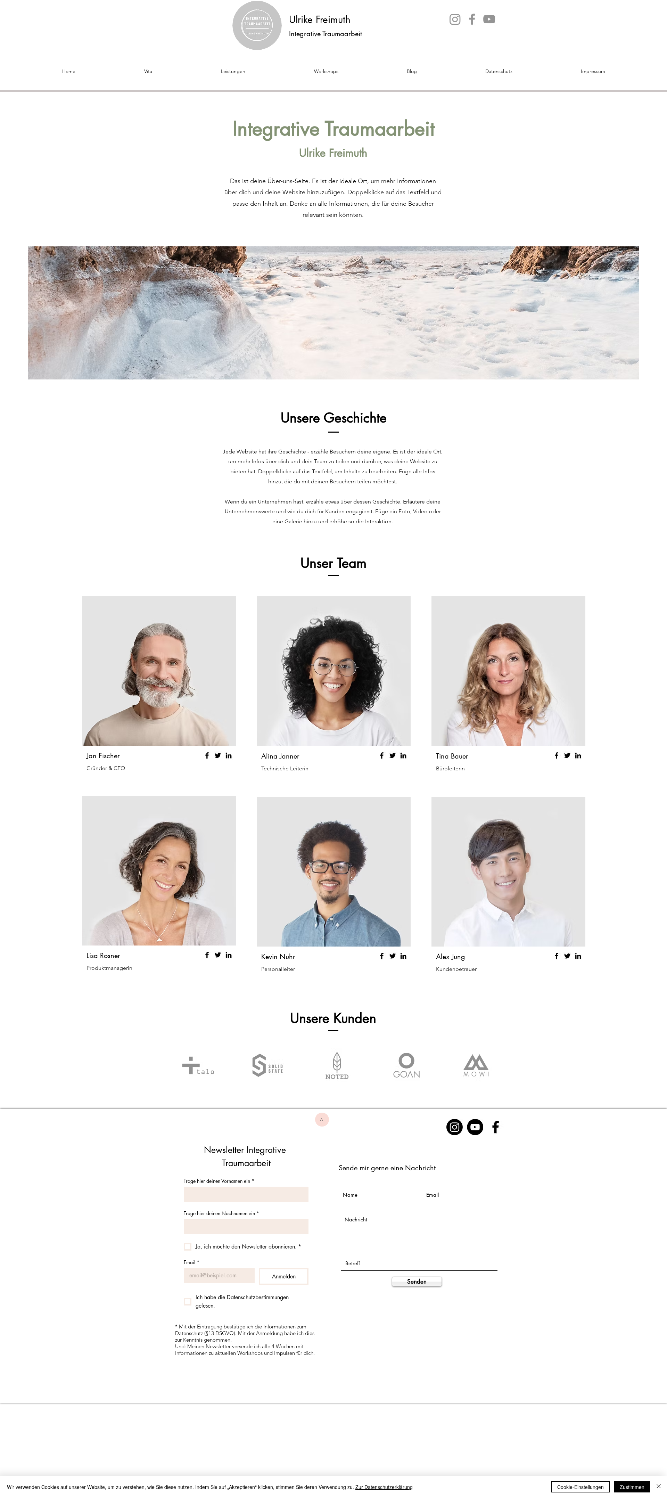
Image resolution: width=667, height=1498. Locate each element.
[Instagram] (455, 19)
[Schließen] (658, 1486)
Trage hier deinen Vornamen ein (219, 1181)
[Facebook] (472, 19)
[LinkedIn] (228, 755)
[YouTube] (489, 19)
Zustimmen (632, 1486)
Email (191, 1262)
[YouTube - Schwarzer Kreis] (475, 1127)
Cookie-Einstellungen (580, 1486)
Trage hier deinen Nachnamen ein (221, 1213)
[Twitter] (218, 755)
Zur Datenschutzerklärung (384, 1486)
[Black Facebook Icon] (495, 1127)
